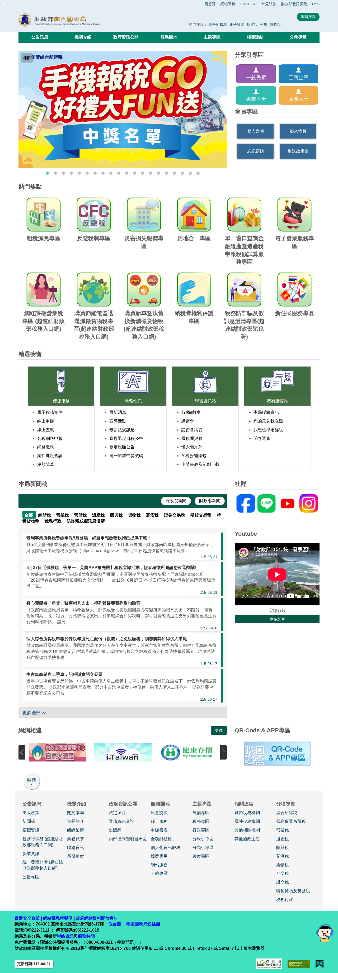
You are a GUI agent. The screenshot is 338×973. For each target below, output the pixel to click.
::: (2, 4)
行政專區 (201, 830)
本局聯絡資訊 (266, 412)
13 (142, 173)
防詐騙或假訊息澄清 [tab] (86, 521)
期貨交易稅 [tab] (201, 515)
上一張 (21, 752)
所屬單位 (75, 856)
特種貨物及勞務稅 (293, 891)
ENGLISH (248, 4)
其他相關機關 (247, 830)
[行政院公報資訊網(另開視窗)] (269, 963)
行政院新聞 (175, 501)
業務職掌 (75, 839)
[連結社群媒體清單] (277, 503)
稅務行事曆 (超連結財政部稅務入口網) (42, 842)
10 (118, 173)
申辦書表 (159, 830)
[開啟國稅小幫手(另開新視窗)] (325, 933)
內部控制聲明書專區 (128, 839)
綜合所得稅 (218, 24)
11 (126, 173)
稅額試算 (45, 464)
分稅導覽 (298, 37)
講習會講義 (192, 430)
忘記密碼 (255, 151)
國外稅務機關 (247, 821)
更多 (219, 730)
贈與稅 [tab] (117, 515)
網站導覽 (227, 4)
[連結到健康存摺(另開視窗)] (188, 752)
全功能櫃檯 (161, 839)
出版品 (115, 830)
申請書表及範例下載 (200, 464)
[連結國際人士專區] (298, 95)
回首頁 (209, 4)
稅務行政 (284, 899)
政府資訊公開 (126, 37)
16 (166, 173)
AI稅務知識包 (193, 455)
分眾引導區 (203, 839)
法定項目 (117, 812)
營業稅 (282, 830)
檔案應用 (159, 856)
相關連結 (255, 37)
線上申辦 (45, 421)
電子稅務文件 (50, 412)
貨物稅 (275, 24)
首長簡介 (75, 821)
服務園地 (169, 37)
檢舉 (263, 24)
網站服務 (159, 864)
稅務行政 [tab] (54, 521)
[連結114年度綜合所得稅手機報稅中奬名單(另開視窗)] (122, 109)
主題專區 (212, 37)
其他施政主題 (247, 839)
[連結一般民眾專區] (256, 73)
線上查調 (45, 430)
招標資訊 (30, 830)
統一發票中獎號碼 (126, 455)
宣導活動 (117, 421)
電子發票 (236, 24)
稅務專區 (201, 821)
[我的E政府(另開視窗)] (319, 964)
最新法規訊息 (122, 430)
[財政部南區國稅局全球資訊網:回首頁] (78, 20)
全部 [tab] (29, 515)
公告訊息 (39, 37)
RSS (316, 4)
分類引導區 (203, 847)
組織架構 (75, 830)
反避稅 (252, 24)
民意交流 (159, 812)
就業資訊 (30, 853)
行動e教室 (191, 412)
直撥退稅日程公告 (126, 438)
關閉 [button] (32, 780)
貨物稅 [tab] (135, 515)
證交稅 (282, 882)
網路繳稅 (45, 447)
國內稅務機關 (247, 812)
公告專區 (30, 877)
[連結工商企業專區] (298, 73)
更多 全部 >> (34, 712)
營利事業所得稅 (291, 821)
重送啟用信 (298, 151)
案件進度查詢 (50, 455)
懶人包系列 (192, 447)
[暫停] (27, 58)
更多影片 (277, 619)
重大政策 (30, 812)
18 (182, 173)
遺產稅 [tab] (99, 515)
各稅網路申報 (50, 438)
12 (134, 173)
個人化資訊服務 (165, 847)
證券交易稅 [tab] (175, 515)
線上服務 (159, 821)
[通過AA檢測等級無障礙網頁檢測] (299, 964)
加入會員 (298, 131)
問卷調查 (261, 438)
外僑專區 (201, 812)
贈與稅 (282, 847)
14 (150, 173)
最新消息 (117, 412)
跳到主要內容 (14, 4)
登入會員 (255, 131)
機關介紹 (82, 37)
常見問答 (268, 4)
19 (190, 173)
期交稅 (282, 873)
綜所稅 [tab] (45, 515)
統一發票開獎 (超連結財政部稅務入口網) (42, 865)
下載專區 (159, 873)
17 (174, 173)
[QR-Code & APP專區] (277, 754)
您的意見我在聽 (268, 421)
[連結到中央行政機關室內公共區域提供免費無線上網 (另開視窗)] (123, 752)
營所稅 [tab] (81, 515)
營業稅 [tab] (63, 515)
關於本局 (75, 812)
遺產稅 (282, 839)
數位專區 (201, 856)
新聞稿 (28, 821)
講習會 (187, 421)
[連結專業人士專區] (256, 95)
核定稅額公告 (122, 447)
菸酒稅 (282, 856)
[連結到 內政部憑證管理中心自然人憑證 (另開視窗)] (57, 752)
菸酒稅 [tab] (153, 515)
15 (158, 173)
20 (198, 173)
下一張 (223, 752)
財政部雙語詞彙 (294, 4)
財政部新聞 (209, 501)
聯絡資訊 (75, 847)
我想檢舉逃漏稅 (268, 430)
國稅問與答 (192, 438)
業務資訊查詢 (121, 821)
